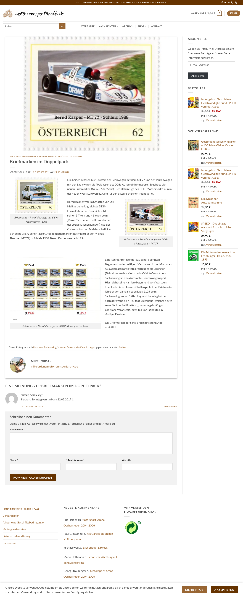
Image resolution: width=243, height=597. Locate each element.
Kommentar (17, 429)
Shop (141, 26)
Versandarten (11, 515)
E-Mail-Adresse (75, 460)
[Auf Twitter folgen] (225, 2)
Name (14, 460)
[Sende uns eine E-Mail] (229, 2)
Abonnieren (198, 75)
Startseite (88, 26)
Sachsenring (29, 156)
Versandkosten (213, 120)
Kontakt (156, 26)
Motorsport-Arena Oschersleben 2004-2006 (84, 522)
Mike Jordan (62, 172)
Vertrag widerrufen (14, 529)
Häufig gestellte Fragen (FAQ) (21, 508)
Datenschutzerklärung (16, 536)
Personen (15, 156)
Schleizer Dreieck (47, 156)
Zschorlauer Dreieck (95, 547)
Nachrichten (107, 26)
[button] (206, 13)
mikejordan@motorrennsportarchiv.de (54, 366)
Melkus (122, 347)
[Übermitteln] (62, 26)
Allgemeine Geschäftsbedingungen (24, 522)
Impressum (9, 543)
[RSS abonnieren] (236, 2)
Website (126, 460)
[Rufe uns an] (232, 2)
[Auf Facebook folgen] (222, 2)
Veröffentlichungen (70, 156)
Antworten (170, 406)
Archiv (126, 26)
